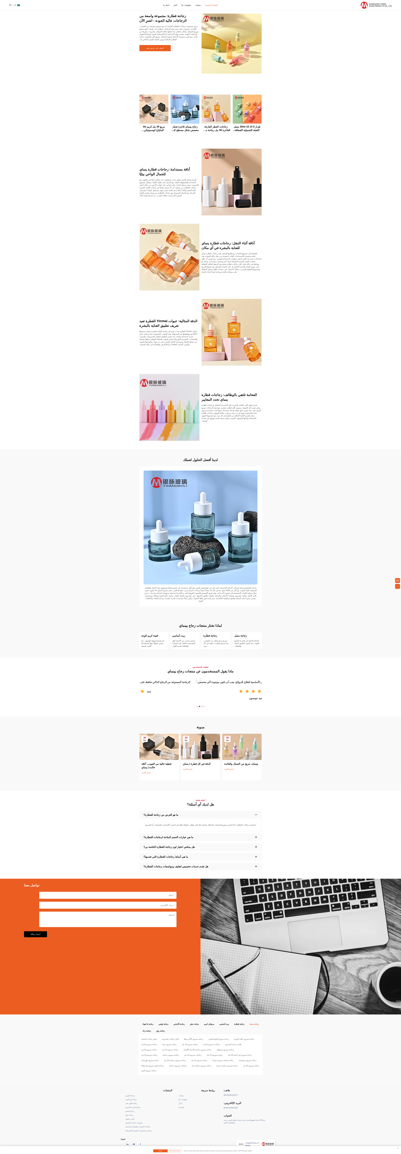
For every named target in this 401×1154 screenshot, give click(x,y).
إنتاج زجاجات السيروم (170, 1039)
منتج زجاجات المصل (149, 1039)
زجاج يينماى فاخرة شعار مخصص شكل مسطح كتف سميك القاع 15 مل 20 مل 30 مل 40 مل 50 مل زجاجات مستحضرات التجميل (185, 128)
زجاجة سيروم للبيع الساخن (218, 1039)
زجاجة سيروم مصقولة (225, 1050)
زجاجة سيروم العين (148, 1071)
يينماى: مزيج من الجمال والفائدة (241, 763)
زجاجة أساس (130, 1111)
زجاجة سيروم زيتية (169, 1044)
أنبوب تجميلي (129, 1119)
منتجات (198, 5)
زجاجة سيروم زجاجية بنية (201, 1066)
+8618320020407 (231, 1095)
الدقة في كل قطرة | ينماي (197, 763)
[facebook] (140, 1144)
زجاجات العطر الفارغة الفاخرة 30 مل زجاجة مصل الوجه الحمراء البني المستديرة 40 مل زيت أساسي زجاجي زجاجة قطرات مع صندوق (216, 128)
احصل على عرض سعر (155, 48)
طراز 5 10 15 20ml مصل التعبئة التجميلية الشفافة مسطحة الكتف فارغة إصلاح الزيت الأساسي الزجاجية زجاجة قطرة (247, 128)
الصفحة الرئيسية (211, 5)
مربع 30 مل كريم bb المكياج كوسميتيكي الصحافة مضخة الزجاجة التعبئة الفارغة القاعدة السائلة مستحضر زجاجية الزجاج (154, 128)
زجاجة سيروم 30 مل (251, 1066)
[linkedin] (127, 1144)
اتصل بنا (166, 5)
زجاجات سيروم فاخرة (211, 1044)
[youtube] (134, 1144)
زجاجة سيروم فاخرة (149, 1044)
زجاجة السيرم (130, 1096)
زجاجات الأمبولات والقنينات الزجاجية (137, 1127)
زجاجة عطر (129, 1115)
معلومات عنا (186, 5)
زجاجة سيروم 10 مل (190, 1044)
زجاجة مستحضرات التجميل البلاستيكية (138, 1131)
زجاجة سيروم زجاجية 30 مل (175, 1060)
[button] (203, 706)
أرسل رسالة (35, 934)
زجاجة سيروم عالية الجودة (244, 1039)
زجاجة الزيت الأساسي (132, 1107)
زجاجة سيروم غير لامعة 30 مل (240, 1055)
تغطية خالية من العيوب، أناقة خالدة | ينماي (156, 765)
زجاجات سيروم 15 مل (193, 1055)
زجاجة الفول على (131, 1103)
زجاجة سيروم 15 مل (199, 1060)
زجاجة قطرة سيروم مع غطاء (152, 1066)
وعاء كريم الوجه (130, 1099)
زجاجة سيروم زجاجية (171, 1055)
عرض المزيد (229, 769)
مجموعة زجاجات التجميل (134, 1123)
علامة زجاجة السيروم (233, 1044)
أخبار (175, 5)
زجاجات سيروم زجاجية (178, 1066)
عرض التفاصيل (247, 109)
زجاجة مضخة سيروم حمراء (223, 1060)
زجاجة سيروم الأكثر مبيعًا (193, 1039)
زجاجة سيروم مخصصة (247, 1060)
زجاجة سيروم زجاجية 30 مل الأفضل (197, 1050)
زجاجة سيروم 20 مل (170, 1050)
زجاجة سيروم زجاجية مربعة (227, 1066)
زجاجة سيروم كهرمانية (150, 1060)
